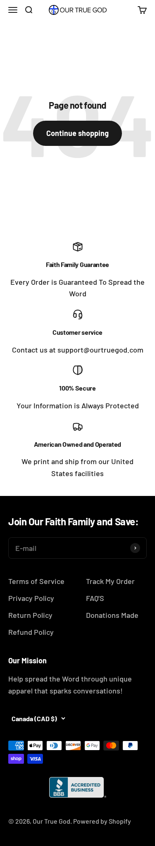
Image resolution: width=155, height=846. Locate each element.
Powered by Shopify (102, 821)
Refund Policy (31, 631)
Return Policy (30, 615)
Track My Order (110, 581)
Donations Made (112, 615)
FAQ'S (95, 598)
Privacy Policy (31, 598)
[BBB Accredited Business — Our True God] (77, 787)
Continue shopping (77, 133)
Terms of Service (36, 581)
